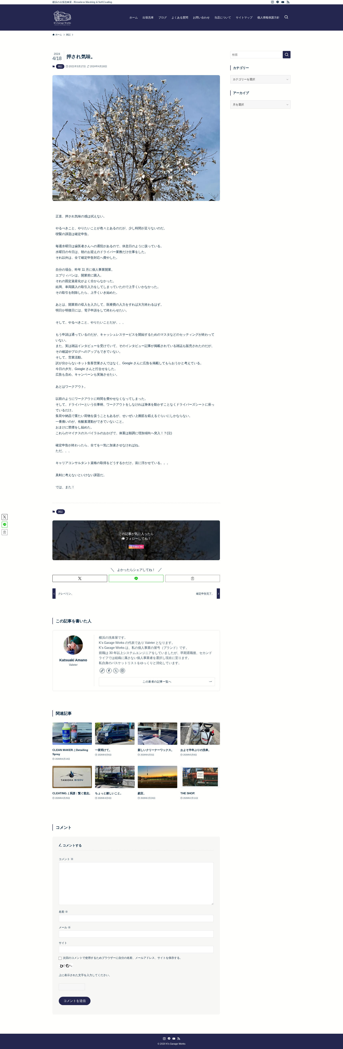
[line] (277, 2)
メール (65, 927)
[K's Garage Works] (62, 17)
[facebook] (109, 670)
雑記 (60, 66)
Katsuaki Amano (73, 660)
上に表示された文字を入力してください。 (85, 975)
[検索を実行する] (287, 54)
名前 (63, 911)
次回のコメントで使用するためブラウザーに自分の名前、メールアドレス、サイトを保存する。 (122, 957)
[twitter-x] (115, 670)
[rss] (288, 2)
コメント (66, 859)
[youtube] (282, 2)
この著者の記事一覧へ (157, 681)
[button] (79, 578)
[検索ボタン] (286, 17)
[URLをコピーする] (192, 578)
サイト (63, 942)
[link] (102, 670)
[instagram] (272, 2)
